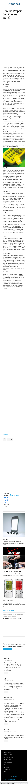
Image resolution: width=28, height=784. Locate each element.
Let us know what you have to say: (12, 618)
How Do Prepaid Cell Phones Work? (12, 14)
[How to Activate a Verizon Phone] (14, 558)
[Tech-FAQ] (14, 3)
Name (4, 633)
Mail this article (15, 494)
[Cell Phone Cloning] (14, 588)
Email (4, 638)
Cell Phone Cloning (8, 600)
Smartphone (6, 539)
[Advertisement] (13, 32)
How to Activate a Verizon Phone (12, 571)
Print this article (15, 495)
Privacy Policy (14, 779)
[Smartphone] (14, 525)
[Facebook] (4, 439)
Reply (6, 691)
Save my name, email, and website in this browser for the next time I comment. (14, 645)
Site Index (21, 779)
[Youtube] (11, 439)
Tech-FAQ (15, 776)
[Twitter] (8, 439)
